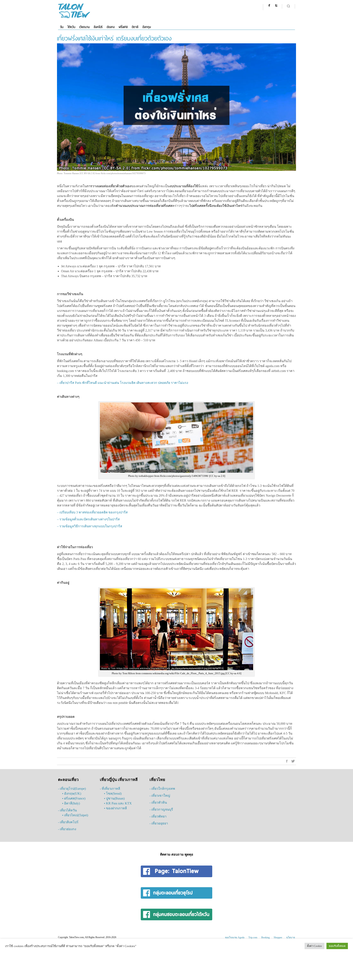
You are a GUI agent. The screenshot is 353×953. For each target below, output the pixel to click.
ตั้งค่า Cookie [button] (314, 945)
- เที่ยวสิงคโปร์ (68, 822)
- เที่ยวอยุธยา (159, 823)
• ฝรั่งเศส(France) (73, 798)
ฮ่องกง (111, 27)
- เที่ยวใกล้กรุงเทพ (162, 788)
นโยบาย (290, 937)
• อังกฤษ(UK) (71, 793)
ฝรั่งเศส (123, 27)
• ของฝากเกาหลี (115, 808)
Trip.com (252, 937)
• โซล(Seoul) (113, 793)
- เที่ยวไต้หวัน (67, 810)
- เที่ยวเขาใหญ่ (160, 795)
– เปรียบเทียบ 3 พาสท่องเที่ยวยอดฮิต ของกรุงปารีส (92, 512)
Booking (265, 937)
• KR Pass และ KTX (118, 803)
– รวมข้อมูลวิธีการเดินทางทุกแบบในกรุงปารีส (89, 526)
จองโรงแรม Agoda (234, 937)
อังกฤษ (146, 27)
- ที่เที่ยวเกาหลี (110, 788)
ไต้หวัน (71, 27)
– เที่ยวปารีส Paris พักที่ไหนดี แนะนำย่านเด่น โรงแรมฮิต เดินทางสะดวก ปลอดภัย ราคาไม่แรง (122, 382)
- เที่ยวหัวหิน (158, 802)
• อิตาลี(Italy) (71, 803)
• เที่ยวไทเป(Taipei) (75, 815)
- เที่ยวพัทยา (158, 816)
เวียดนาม (84, 27)
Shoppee (278, 937)
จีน (61, 27)
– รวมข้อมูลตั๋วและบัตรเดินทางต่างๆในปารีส (88, 519)
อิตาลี (135, 27)
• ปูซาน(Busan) (114, 798)
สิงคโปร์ (98, 27)
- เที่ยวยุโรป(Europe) (72, 788)
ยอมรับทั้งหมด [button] (337, 945)
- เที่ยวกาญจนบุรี (161, 809)
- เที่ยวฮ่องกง (67, 829)
